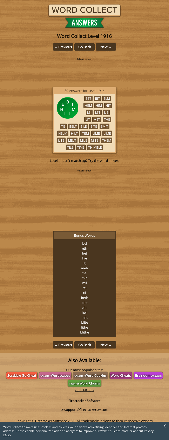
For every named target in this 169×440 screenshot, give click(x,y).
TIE (63, 126)
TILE (70, 147)
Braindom (148, 375)
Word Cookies (90, 375)
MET (97, 119)
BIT (97, 98)
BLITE (84, 322)
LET (97, 112)
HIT (108, 105)
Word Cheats (121, 375)
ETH (84, 248)
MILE (83, 140)
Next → (106, 47)
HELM (62, 133)
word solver (109, 160)
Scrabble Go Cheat (21, 375)
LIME (107, 133)
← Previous (63, 47)
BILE (83, 126)
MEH (84, 268)
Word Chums (84, 383)
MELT (72, 140)
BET (88, 98)
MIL (84, 283)
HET (84, 253)
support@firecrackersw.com (86, 409)
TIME (80, 147)
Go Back (84, 47)
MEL (84, 273)
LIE (106, 112)
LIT (88, 119)
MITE (94, 140)
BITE (93, 126)
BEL (84, 243)
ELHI (84, 307)
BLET (85, 302)
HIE (84, 258)
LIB (84, 263)
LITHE (84, 327)
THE (107, 119)
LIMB (96, 133)
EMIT (104, 126)
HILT (74, 133)
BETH (84, 297)
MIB (85, 278)
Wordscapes (55, 375)
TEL (85, 288)
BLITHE (84, 332)
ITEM (85, 133)
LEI (89, 112)
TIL (84, 293)
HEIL (84, 312)
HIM (99, 105)
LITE (61, 140)
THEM (106, 140)
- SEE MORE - (84, 390)
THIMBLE (95, 147)
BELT (73, 126)
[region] (84, 70)
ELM (106, 98)
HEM (88, 105)
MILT (85, 317)
